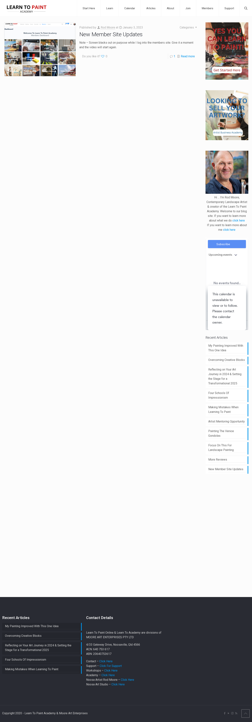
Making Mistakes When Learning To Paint (223, 409)
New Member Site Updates (111, 34)
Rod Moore (108, 27)
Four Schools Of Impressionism (218, 395)
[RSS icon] (236, 713)
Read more (188, 56)
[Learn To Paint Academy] (26, 8)
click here (238, 220)
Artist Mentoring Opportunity (226, 421)
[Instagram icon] (232, 713)
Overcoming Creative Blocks (226, 360)
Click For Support (111, 666)
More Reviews (217, 459)
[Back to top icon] (245, 713)
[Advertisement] (229, 534)
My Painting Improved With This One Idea (225, 348)
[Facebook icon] (224, 713)
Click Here (106, 661)
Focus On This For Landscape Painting (221, 448)
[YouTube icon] (228, 713)
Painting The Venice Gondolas (221, 433)
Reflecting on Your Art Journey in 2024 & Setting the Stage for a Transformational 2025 (224, 376)
